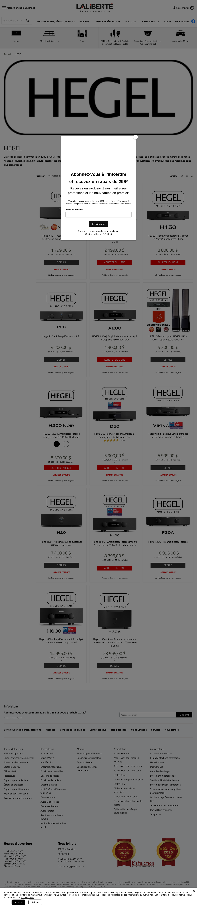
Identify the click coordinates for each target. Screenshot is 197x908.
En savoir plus (27, 897)
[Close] (135, 137)
